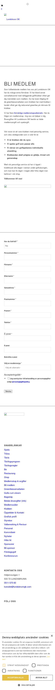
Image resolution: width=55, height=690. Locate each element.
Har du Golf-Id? (11, 241)
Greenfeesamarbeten (14, 488)
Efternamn (9, 276)
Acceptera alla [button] (15, 677)
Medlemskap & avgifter (15, 481)
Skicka (8, 391)
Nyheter (8, 536)
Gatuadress (9, 287)
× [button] (52, 636)
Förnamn (8, 264)
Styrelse (8, 520)
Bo (5, 469)
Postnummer (10, 299)
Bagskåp (8, 496)
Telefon (7, 322)
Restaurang (9, 473)
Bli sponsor (9, 547)
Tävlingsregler (10, 465)
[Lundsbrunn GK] (23, 19)
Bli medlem (9, 484)
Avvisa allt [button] (41, 677)
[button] (27, 685)
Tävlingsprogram (12, 461)
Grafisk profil (10, 516)
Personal (8, 528)
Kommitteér (9, 532)
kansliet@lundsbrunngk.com (17, 586)
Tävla (6, 457)
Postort (7, 310)
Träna (7, 453)
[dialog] (27, 661)
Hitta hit (7, 540)
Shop (6, 477)
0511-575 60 (10, 582)
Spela (7, 449)
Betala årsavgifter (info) (15, 500)
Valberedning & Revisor (15, 524)
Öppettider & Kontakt (14, 512)
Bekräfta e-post (10, 357)
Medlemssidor (11, 504)
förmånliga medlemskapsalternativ (28, 113)
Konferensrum (11, 555)
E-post (7, 345)
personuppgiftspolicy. (21, 382)
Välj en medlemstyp (13, 363)
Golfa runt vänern (12, 492)
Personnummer (11, 253)
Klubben (8, 508)
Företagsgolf (10, 551)
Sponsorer (9, 543)
